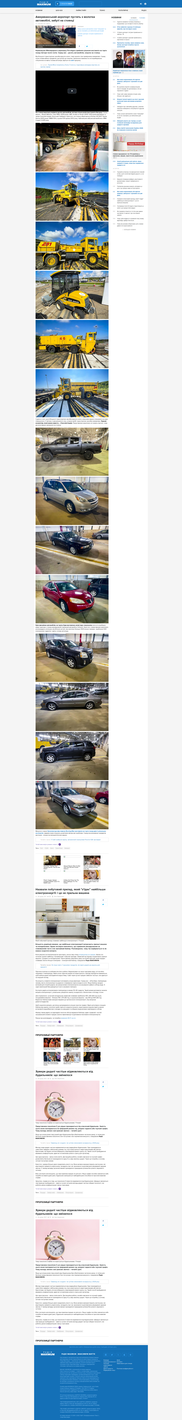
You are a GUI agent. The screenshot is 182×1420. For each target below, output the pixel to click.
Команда (106, 1360)
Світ (41, 848)
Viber (59, 844)
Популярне (123, 10)
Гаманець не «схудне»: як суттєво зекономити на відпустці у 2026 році (75, 1143)
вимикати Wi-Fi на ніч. (68, 1018)
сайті (72, 60)
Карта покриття (108, 1368)
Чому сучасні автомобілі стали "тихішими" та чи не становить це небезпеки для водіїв (92, 30)
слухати (66, 4)
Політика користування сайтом (108, 1365)
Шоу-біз (59, 10)
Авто (52, 848)
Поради (42, 1026)
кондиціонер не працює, (87, 955)
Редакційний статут (109, 1370)
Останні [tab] (133, 18)
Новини (39, 10)
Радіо (144, 10)
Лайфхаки (60, 1026)
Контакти (119, 1362)
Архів (118, 1360)
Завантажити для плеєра (124, 1363)
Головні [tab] (142, 18)
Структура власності (110, 1362)
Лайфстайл (81, 10)
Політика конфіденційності (125, 1368)
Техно (102, 10)
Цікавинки (78, 1026)
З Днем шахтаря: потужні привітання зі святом (90, 34)
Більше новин (130, 229)
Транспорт (59, 848)
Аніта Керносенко (59, 896)
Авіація (67, 848)
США (46, 848)
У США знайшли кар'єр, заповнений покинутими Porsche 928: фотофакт (76, 840)
